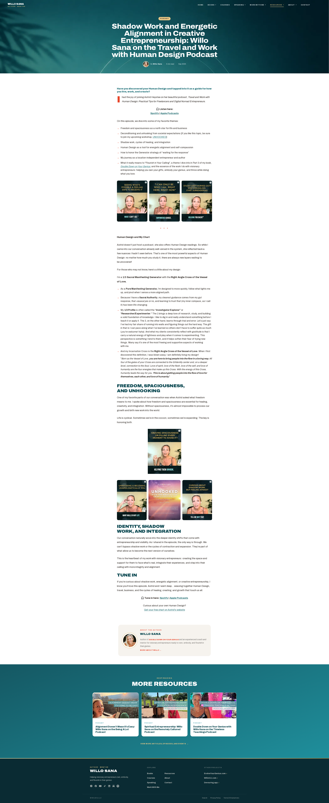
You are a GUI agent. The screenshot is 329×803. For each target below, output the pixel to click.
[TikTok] (104, 786)
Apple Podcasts (169, 113)
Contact (305, 5)
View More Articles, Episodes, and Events (164, 744)
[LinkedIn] (109, 786)
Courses (225, 5)
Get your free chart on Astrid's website (164, 610)
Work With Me (257, 5)
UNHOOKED (159, 137)
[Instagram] (91, 786)
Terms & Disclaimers (231, 798)
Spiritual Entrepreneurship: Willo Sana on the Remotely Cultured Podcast (163, 729)
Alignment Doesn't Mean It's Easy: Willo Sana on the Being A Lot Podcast (115, 729)
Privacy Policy (215, 798)
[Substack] (113, 786)
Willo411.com (211, 778)
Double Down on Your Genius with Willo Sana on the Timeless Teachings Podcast (212, 729)
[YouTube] (100, 786)
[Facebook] (95, 786)
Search (204, 798)
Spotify (154, 113)
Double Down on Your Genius (135, 166)
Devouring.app (211, 783)
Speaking (239, 5)
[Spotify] (118, 786)
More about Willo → (150, 650)
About (291, 5)
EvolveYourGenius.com (215, 773)
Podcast (164, 18)
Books (211, 5)
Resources (276, 5)
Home (200, 5)
